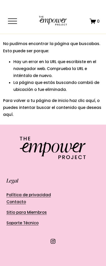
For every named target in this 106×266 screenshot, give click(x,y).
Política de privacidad (28, 195)
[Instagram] (53, 241)
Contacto (16, 201)
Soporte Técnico (22, 223)
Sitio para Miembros (26, 212)
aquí (8, 114)
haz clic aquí (82, 100)
